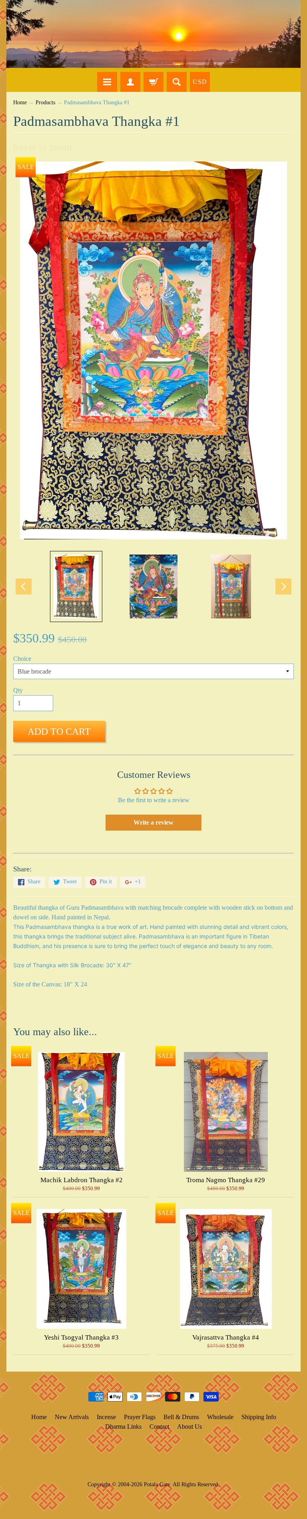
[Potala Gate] (153, 34)
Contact (159, 1426)
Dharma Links (123, 1426)
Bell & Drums (181, 1417)
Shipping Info (258, 1417)
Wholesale (220, 1417)
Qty (18, 690)
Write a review (153, 822)
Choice (22, 658)
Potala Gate (157, 1484)
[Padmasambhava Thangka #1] (76, 586)
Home (20, 102)
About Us (189, 1426)
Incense (106, 1417)
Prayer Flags (139, 1417)
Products (45, 102)
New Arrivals (72, 1417)
